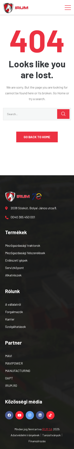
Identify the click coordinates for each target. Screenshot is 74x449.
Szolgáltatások (15, 327)
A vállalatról (13, 304)
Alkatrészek (13, 275)
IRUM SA (47, 429)
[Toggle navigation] (68, 7)
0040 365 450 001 (23, 217)
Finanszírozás (37, 441)
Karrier (9, 319)
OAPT (9, 378)
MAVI (8, 356)
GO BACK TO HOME (37, 137)
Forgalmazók (14, 312)
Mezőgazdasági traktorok (22, 245)
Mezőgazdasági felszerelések (25, 253)
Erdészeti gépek (16, 260)
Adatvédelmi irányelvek (25, 435)
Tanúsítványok (51, 435)
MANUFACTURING (17, 371)
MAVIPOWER (14, 363)
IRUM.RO (11, 385)
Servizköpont (14, 268)
